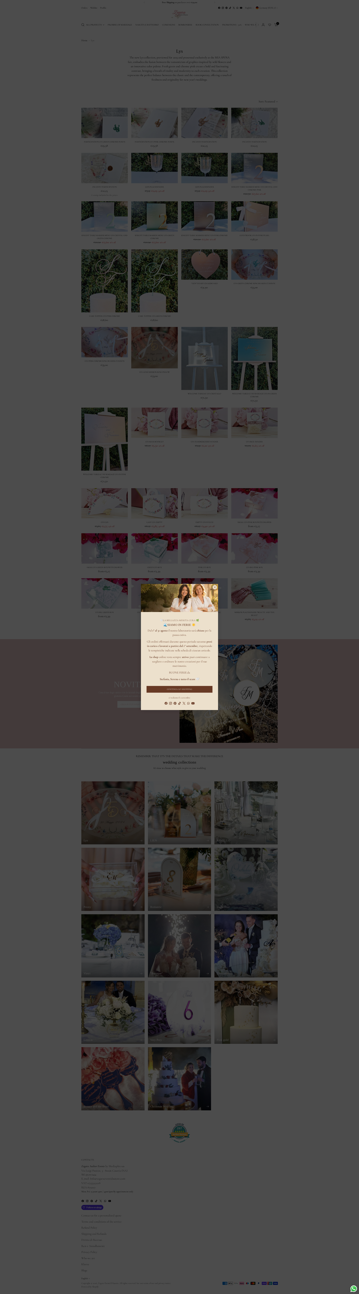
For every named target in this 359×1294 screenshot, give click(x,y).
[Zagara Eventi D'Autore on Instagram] (170, 704)
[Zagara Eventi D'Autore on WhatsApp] (188, 704)
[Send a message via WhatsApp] (354, 1289)
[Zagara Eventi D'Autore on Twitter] (184, 704)
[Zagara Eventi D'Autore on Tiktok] (179, 704)
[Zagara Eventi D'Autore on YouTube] (193, 704)
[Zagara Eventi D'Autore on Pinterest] (175, 704)
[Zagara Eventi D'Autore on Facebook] (166, 704)
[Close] (215, 587)
